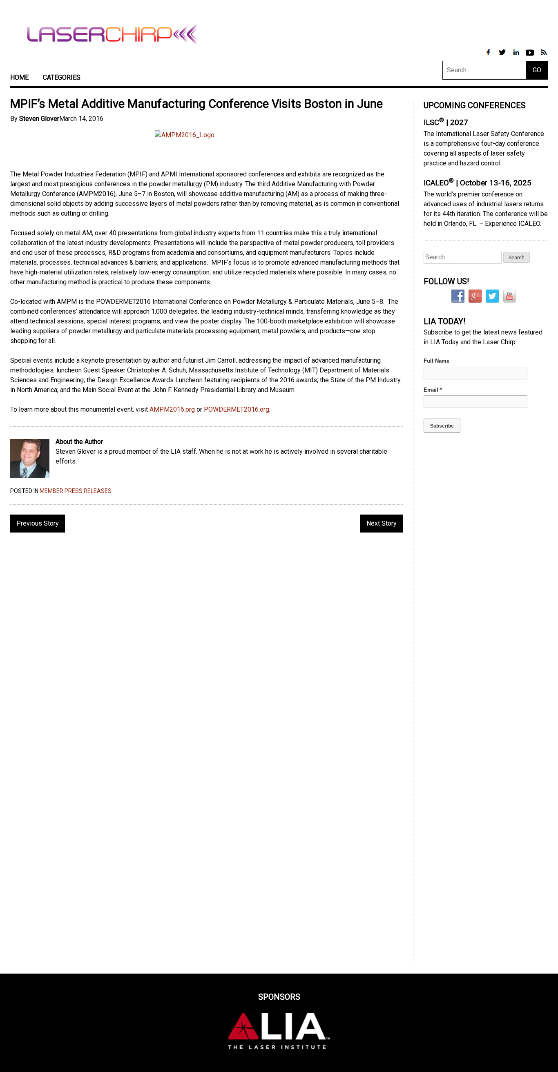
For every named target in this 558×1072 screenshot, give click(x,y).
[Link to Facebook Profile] (489, 56)
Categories (61, 77)
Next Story (381, 523)
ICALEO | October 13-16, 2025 (477, 182)
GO (537, 70)
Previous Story (37, 523)
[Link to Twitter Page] (503, 56)
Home (19, 77)
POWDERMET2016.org (236, 409)
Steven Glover (39, 119)
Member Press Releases (76, 491)
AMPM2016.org (172, 409)
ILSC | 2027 (446, 122)
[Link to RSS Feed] (544, 56)
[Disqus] (206, 644)
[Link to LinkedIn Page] (517, 56)
